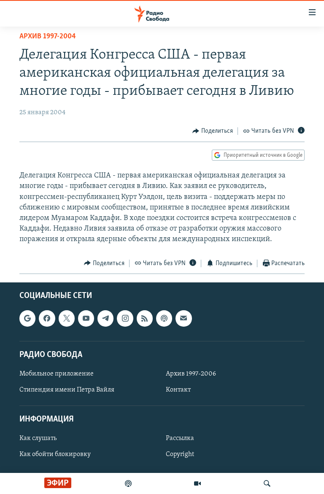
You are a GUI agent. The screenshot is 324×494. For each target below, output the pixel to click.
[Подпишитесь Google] (27, 318)
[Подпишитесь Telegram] (105, 318)
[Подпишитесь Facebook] (47, 318)
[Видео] (197, 483)
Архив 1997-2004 (47, 36)
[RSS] (145, 318)
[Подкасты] (164, 318)
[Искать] (267, 483)
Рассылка (180, 438)
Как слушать (38, 438)
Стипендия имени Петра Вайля (66, 390)
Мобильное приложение (56, 373)
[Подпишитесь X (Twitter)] (67, 318)
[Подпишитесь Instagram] (125, 318)
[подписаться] (184, 318)
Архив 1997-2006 (191, 373)
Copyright (180, 454)
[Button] (212, 131)
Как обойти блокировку (55, 454)
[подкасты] (128, 483)
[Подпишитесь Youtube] (86, 318)
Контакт (178, 390)
